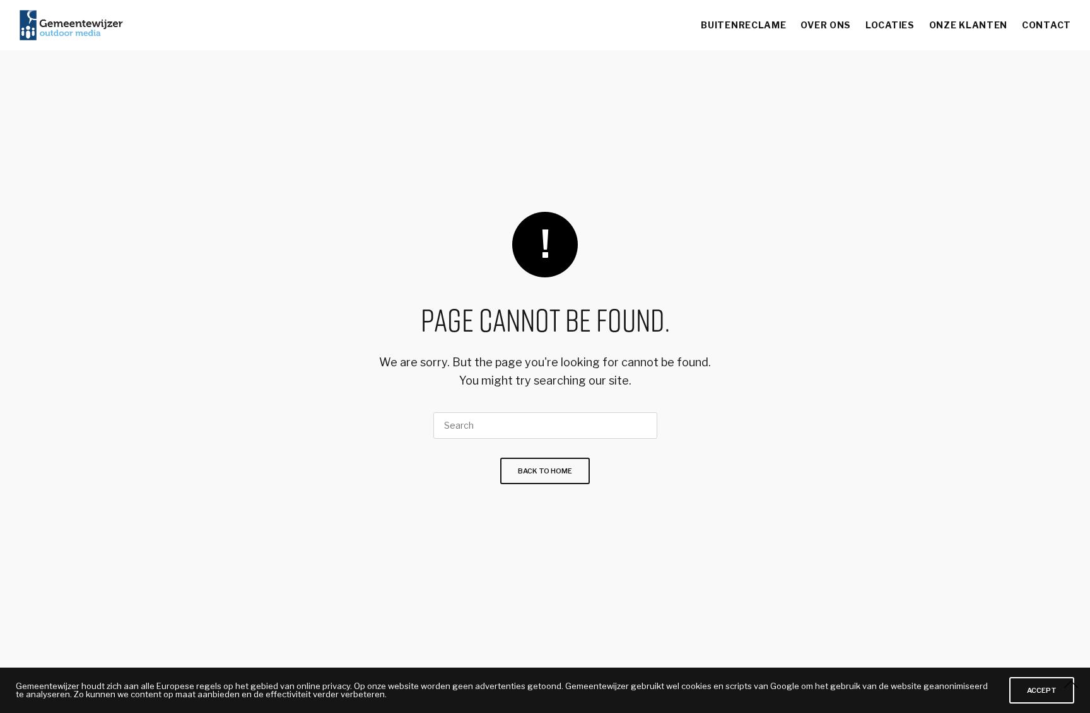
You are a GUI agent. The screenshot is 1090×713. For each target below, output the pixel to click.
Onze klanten (968, 25)
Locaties (890, 25)
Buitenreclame (743, 25)
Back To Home (545, 471)
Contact (1046, 25)
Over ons (825, 25)
